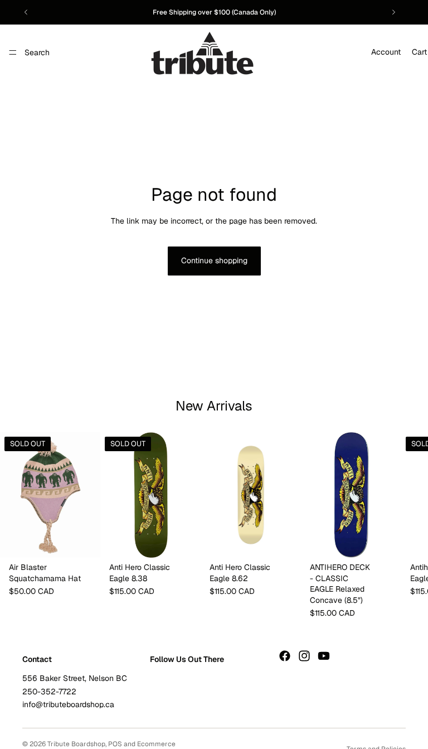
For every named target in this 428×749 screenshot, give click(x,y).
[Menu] (13, 52)
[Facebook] (284, 655)
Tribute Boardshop (76, 744)
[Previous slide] (26, 12)
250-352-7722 (49, 691)
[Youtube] (323, 655)
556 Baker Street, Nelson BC (74, 678)
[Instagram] (304, 655)
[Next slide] (393, 12)
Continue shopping (214, 260)
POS (115, 744)
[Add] (284, 540)
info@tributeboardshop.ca (68, 704)
